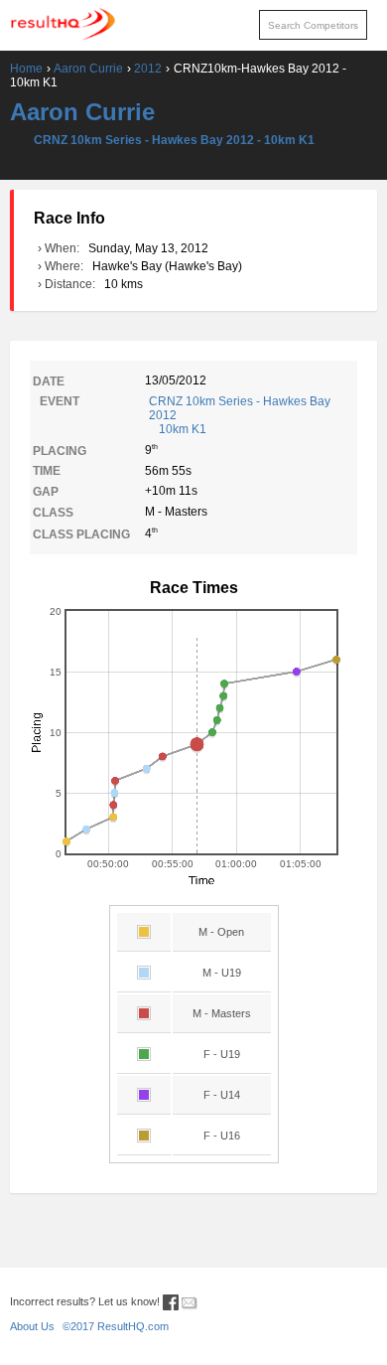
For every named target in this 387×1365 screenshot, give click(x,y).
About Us (32, 1326)
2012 (148, 69)
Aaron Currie (88, 69)
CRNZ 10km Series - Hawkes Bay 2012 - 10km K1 (174, 140)
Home (26, 69)
